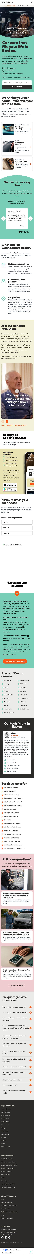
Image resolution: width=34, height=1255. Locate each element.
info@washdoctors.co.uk (8, 1229)
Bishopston (7, 680)
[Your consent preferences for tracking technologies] (31, 1252)
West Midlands (5, 1146)
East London (5, 1118)
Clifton (6, 687)
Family (5, 522)
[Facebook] (2, 1237)
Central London (6, 1109)
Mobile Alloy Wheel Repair (13, 802)
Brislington (23, 684)
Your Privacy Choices (14, 1250)
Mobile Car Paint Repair (12, 827)
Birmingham (5, 1134)
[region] (17, 218)
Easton (6, 691)
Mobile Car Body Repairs (12, 805)
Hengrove (7, 698)
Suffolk (3, 1140)
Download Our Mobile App (9, 1205)
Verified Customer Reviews (9, 1212)
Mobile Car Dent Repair (12, 823)
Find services (17, 86)
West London (5, 1121)
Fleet (3, 1178)
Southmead (8, 709)
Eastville (23, 691)
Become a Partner (6, 1202)
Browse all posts (17, 985)
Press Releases (5, 1209)
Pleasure (6, 533)
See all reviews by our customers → (13, 425)
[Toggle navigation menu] (32, 2)
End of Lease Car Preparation (14, 848)
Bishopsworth (24, 680)
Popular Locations (8, 1106)
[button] (3, 218)
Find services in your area (15, 661)
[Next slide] (7, 421)
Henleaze (7, 702)
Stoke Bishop (24, 709)
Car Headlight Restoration (13, 845)
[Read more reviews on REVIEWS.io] (23, 232)
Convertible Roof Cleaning (13, 834)
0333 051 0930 (11, 6)
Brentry (6, 684)
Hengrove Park (25, 698)
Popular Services (7, 1155)
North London (5, 1112)
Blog (2, 1199)
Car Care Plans (5, 1174)
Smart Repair (9, 820)
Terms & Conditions (7, 1218)
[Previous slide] (2, 421)
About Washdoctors (8, 1196)
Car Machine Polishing (12, 841)
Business (6, 528)
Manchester (5, 1124)
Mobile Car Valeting (11, 787)
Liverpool (4, 1128)
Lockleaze (23, 705)
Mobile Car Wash (10, 791)
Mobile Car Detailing (11, 795)
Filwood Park (8, 695)
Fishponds (23, 695)
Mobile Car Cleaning (11, 816)
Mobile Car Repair (10, 809)
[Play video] (17, 391)
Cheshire (4, 1137)
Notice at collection (8, 1253)
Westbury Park (9, 712)
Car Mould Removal (11, 830)
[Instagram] (6, 1237)
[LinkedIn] (9, 1237)
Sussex (3, 1143)
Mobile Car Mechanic (11, 813)
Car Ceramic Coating (11, 838)
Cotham (23, 687)
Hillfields (23, 702)
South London (5, 1115)
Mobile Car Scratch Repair (13, 798)
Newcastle (4, 1131)
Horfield (6, 705)
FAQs (3, 1215)
